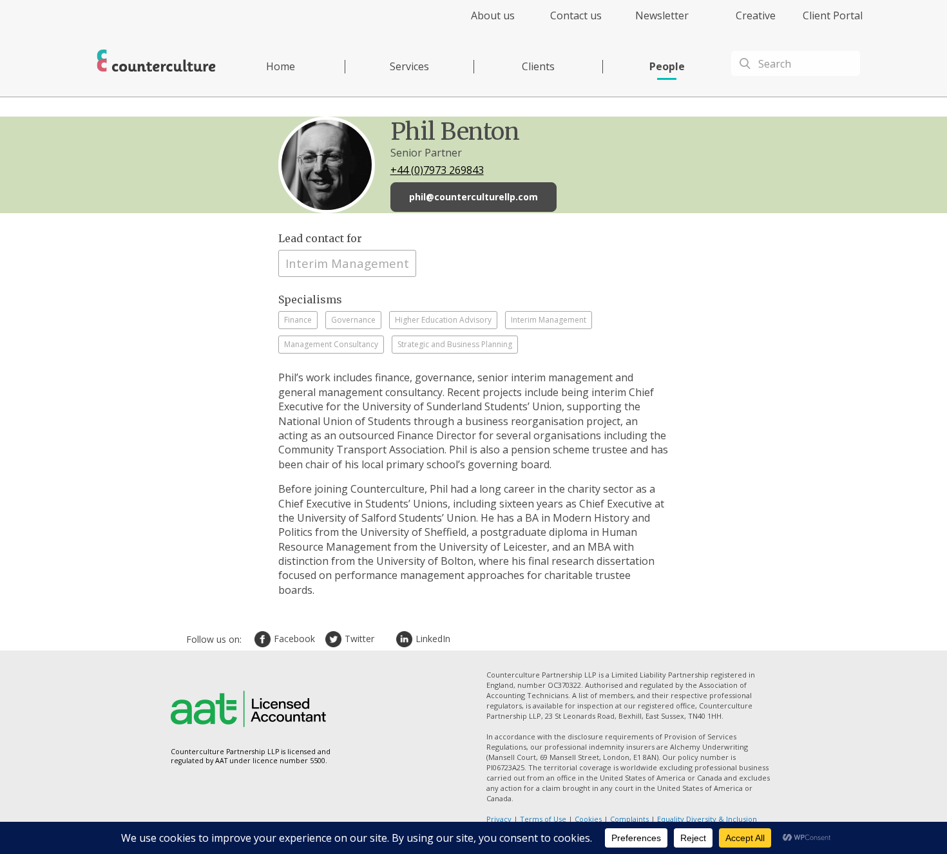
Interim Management (347, 263)
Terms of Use (543, 819)
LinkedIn (406, 639)
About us (493, 15)
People (667, 66)
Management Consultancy (331, 344)
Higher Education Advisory (443, 319)
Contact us (576, 15)
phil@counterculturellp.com (473, 197)
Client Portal (833, 15)
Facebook (264, 639)
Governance (353, 319)
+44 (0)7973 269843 (437, 170)
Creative (756, 15)
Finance (298, 319)
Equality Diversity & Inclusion (707, 819)
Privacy (499, 819)
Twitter (335, 639)
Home (280, 66)
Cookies (588, 819)
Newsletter (662, 15)
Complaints (629, 819)
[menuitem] (481, 23)
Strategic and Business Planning (454, 344)
